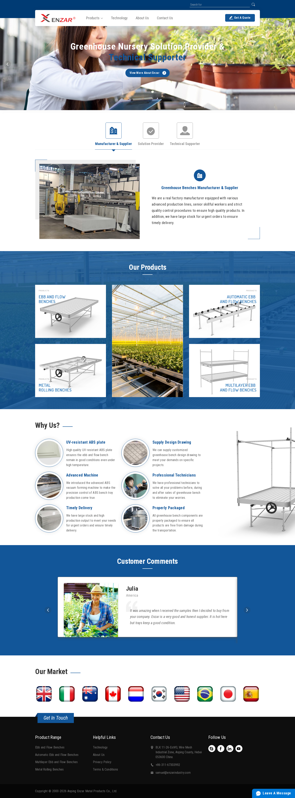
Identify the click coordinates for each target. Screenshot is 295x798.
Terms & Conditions (105, 769)
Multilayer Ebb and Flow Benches (56, 762)
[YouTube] (238, 748)
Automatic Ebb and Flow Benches (56, 755)
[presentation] (7, 64)
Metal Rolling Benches (49, 769)
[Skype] (211, 748)
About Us (99, 755)
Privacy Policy (102, 762)
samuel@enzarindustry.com (173, 773)
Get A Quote (242, 17)
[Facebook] (220, 748)
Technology (100, 747)
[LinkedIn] (229, 748)
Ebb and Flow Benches (49, 747)
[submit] (253, 4)
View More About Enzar (145, 72)
